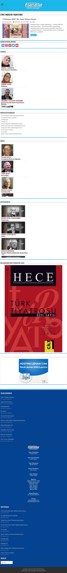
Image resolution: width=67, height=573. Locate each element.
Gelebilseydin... (6, 192)
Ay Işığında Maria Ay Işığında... (11, 159)
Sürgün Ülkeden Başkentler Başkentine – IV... (14, 253)
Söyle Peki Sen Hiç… (7, 402)
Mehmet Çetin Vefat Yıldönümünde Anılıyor (13, 420)
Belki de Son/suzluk (6, 434)
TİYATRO (26, 22)
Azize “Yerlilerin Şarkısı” (7, 397)
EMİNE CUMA (6, 84)
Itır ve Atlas (4, 529)
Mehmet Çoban (6, 190)
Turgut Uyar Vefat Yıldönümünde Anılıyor (12, 520)
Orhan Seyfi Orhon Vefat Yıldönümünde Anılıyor (14, 525)
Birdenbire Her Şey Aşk (7, 430)
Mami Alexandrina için (7, 425)
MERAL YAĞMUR (7, 68)
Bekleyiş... (4, 86)
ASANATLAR (18, 22)
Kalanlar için (4, 543)
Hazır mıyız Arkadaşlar (7, 439)
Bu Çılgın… (4, 411)
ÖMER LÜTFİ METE (8, 234)
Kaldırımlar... (5, 220)
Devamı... (33, 35)
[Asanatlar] (33, 5)
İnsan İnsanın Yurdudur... (9, 70)
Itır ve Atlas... (5, 175)
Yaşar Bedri (5, 173)
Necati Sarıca (6, 157)
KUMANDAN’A (5, 406)
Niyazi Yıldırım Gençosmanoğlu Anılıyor (12, 534)
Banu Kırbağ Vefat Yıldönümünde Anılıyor (12, 548)
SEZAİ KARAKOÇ (7, 251)
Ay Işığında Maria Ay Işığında (9, 515)
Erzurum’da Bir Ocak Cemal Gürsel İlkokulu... (12, 103)
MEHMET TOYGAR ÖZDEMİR (12, 101)
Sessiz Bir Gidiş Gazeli (7, 416)
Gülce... (3, 236)
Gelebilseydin (4, 539)
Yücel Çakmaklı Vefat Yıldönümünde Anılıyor (13, 511)
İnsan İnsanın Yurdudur (7, 553)
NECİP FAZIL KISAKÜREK (11, 218)
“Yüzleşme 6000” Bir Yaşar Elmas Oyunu (19, 19)
